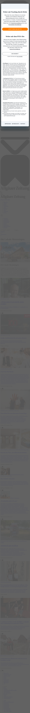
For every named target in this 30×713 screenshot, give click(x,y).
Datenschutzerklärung (16, 23)
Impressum (8, 123)
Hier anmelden (19, 56)
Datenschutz (15, 123)
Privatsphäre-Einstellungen (15, 24)
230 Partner (22, 70)
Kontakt (22, 123)
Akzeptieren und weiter (15, 29)
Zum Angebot (15, 53)
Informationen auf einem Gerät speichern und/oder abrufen (15, 111)
